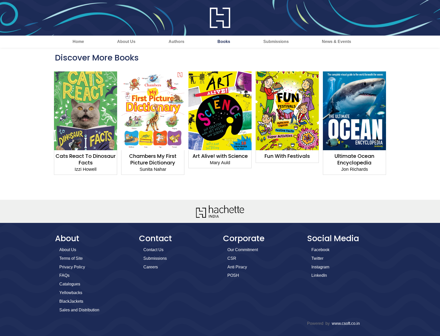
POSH (233, 275)
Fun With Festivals (287, 156)
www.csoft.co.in (346, 323)
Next (394, 133)
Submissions (276, 41)
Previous (45, 133)
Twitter (317, 258)
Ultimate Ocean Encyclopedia (354, 159)
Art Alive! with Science (220, 156)
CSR (231, 258)
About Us (126, 41)
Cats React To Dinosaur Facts (86, 159)
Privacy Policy (72, 267)
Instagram (320, 267)
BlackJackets (71, 301)
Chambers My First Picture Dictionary (152, 159)
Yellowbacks (70, 293)
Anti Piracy (237, 267)
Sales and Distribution (79, 310)
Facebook (320, 250)
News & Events (336, 41)
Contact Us (153, 250)
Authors (176, 41)
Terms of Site (71, 258)
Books (223, 41)
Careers (150, 267)
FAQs (64, 275)
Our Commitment (242, 250)
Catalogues (69, 284)
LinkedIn (319, 275)
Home (78, 41)
